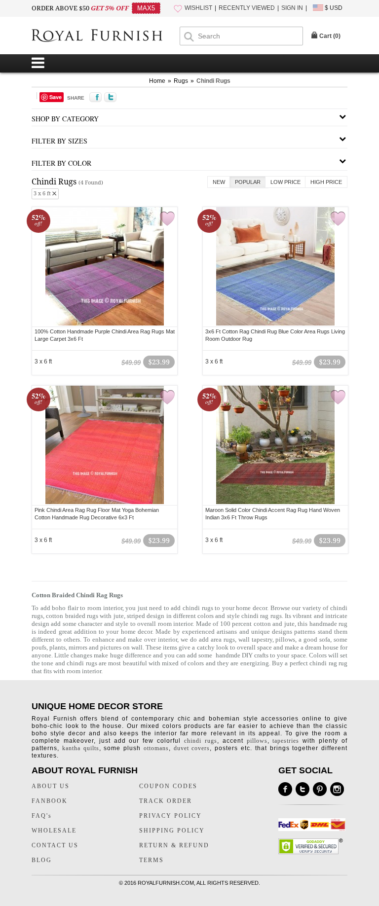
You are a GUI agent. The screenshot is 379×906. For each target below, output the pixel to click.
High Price (326, 182)
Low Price (285, 182)
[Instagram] (337, 789)
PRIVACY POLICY (170, 815)
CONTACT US (55, 845)
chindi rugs (200, 740)
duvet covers (192, 748)
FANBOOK (50, 800)
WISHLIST (198, 7)
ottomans (156, 748)
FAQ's (42, 815)
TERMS (151, 860)
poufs (39, 647)
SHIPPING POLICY (172, 830)
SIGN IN (292, 7)
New (219, 182)
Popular (248, 182)
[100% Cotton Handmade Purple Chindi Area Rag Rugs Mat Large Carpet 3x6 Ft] (104, 324)
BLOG (42, 860)
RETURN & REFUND (174, 845)
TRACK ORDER (165, 800)
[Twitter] (302, 789)
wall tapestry (255, 639)
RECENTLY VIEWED (247, 7)
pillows (285, 639)
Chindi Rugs (213, 80)
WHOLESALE (54, 830)
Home (157, 80)
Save (55, 97)
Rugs (181, 80)
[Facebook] (285, 789)
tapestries (285, 740)
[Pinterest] (320, 789)
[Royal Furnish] (106, 36)
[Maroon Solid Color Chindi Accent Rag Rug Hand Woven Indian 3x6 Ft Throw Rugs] (275, 502)
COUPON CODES (168, 786)
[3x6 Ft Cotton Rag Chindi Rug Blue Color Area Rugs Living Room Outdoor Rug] (275, 324)
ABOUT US (51, 786)
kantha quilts (80, 748)
